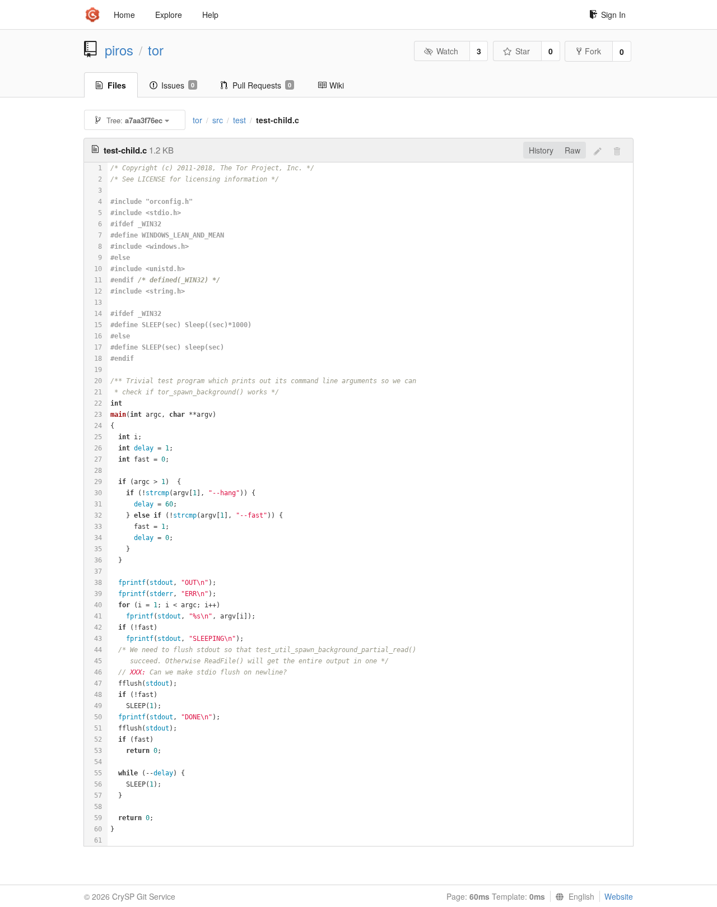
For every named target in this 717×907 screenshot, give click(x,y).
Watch (447, 51)
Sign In (613, 14)
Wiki (336, 85)
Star (522, 51)
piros (119, 49)
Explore (168, 14)
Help (210, 14)
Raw (572, 150)
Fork (593, 51)
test (239, 119)
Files (117, 85)
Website (618, 896)
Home (124, 14)
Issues (177, 85)
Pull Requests (261, 85)
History (541, 150)
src (217, 119)
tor (156, 49)
